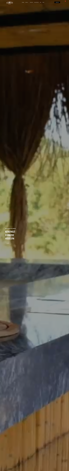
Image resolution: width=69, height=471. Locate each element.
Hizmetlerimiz (31, 2)
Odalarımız (26, 2)
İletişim (43, 2)
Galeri (40, 2)
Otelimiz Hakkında (36, 2)
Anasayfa (23, 2)
